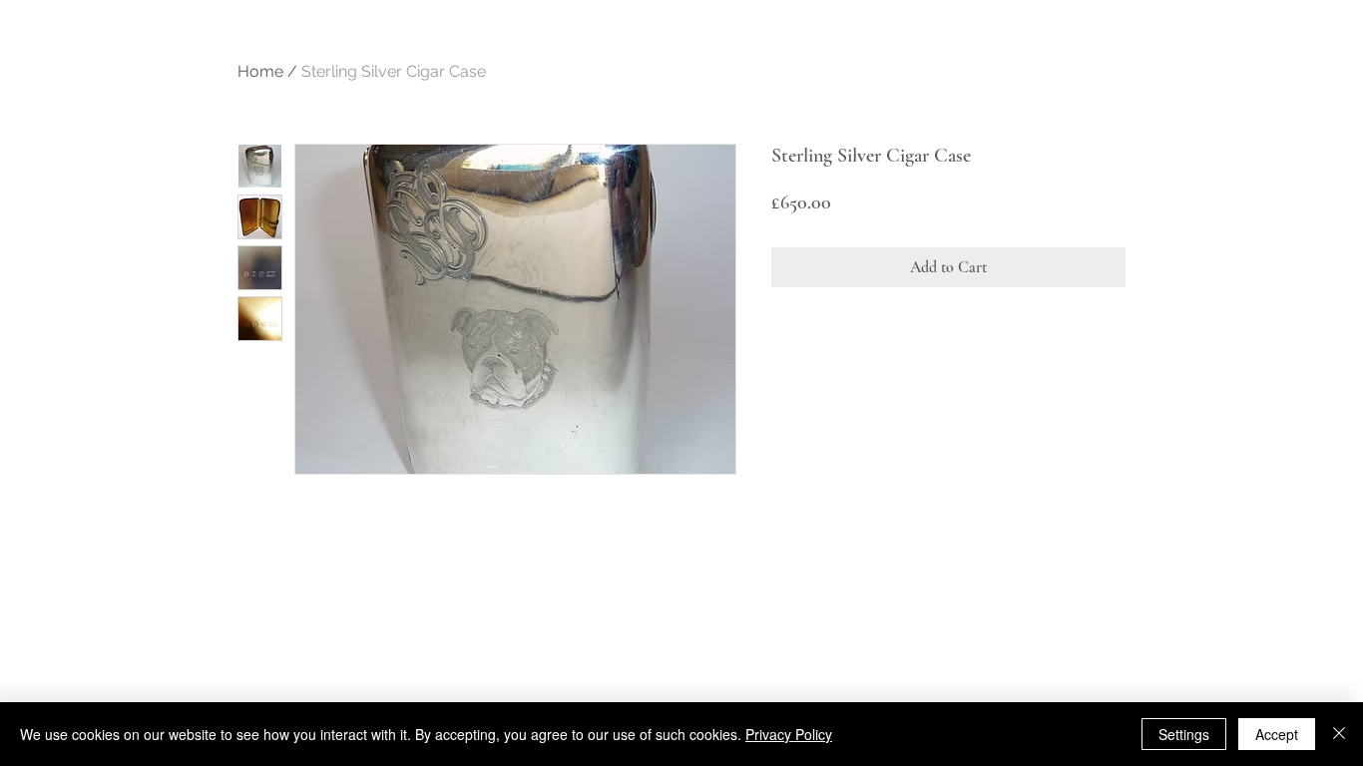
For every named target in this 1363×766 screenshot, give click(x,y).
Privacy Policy (788, 734)
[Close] (1339, 734)
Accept (1276, 734)
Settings (1183, 734)
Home (260, 71)
